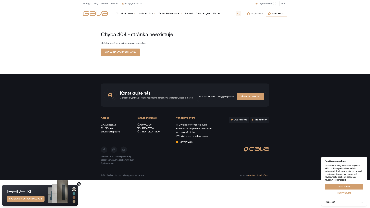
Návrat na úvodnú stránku (120, 52)
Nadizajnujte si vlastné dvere (25, 199)
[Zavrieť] (79, 184)
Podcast (115, 4)
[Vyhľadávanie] (238, 13)
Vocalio (251, 175)
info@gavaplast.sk (133, 4)
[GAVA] (95, 13)
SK (282, 4)
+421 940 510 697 (207, 97)
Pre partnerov (257, 14)
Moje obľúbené (267, 4)
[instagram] (114, 149)
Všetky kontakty (251, 97)
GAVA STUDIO (278, 14)
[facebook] (104, 149)
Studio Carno (263, 175)
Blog (96, 4)
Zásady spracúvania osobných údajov (117, 160)
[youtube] (124, 149)
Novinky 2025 (186, 142)
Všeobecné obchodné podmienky (116, 157)
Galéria (104, 4)
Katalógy (86, 4)
